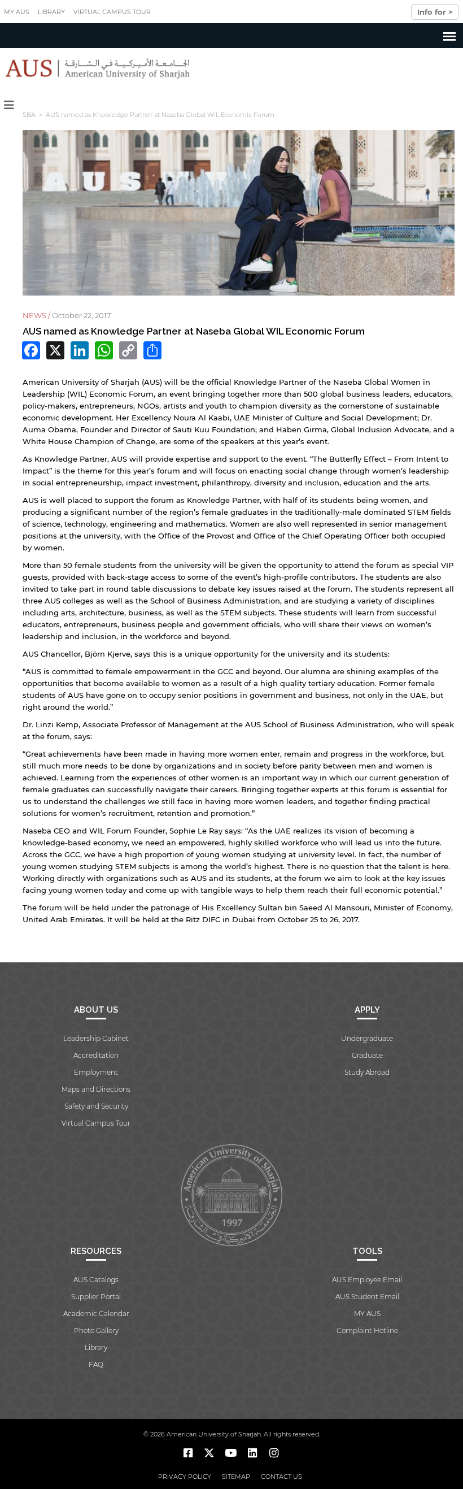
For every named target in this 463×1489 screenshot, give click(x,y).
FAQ (96, 1364)
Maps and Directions (96, 1089)
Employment (96, 1072)
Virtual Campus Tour (112, 12)
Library (51, 12)
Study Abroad (367, 1072)
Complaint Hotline (367, 1330)
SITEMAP (236, 1477)
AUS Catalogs (96, 1279)
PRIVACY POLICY (184, 1477)
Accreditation (96, 1055)
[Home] (95, 68)
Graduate (367, 1055)
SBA (29, 115)
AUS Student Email (367, 1296)
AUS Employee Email (367, 1279)
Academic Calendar (96, 1313)
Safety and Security (96, 1106)
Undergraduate (367, 1038)
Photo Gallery (96, 1330)
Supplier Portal (96, 1296)
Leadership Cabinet (96, 1038)
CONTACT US (281, 1477)
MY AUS (16, 12)
